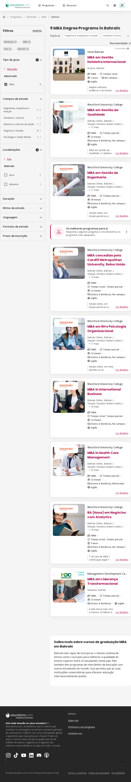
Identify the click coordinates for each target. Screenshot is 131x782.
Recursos (71, 5)
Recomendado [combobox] (119, 43)
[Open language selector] (115, 5)
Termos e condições (77, 773)
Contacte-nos (75, 733)
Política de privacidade (99, 773)
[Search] (108, 5)
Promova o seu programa (81, 727)
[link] (55, 17)
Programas (48, 5)
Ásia (9, 159)
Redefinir (37, 30)
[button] (10, 42)
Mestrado (12, 69)
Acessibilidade (118, 773)
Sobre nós (73, 720)
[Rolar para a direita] (128, 36)
